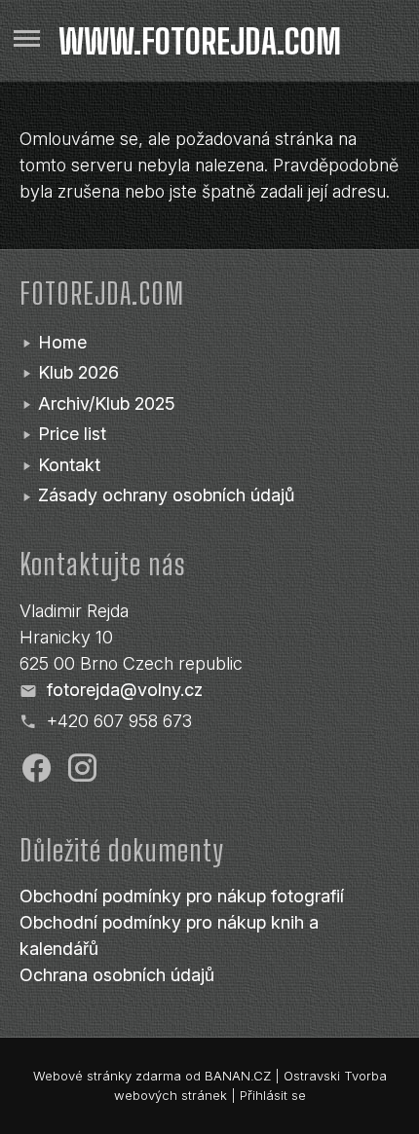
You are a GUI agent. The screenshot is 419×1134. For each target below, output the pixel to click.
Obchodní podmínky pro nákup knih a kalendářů (169, 935)
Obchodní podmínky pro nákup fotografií (181, 896)
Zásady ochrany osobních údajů (166, 495)
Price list (72, 433)
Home (62, 342)
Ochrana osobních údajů (116, 975)
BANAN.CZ (238, 1075)
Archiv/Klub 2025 (106, 403)
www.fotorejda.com (199, 41)
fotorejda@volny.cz (125, 689)
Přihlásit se (273, 1095)
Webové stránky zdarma (107, 1075)
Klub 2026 (78, 372)
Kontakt (69, 465)
